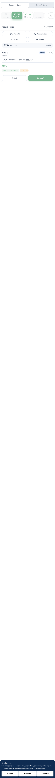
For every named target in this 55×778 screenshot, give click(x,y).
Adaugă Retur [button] (41, 5)
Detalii (14, 78)
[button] (27, 66)
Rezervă (40, 78)
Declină (27, 773)
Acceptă (45, 773)
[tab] (15, 5)
